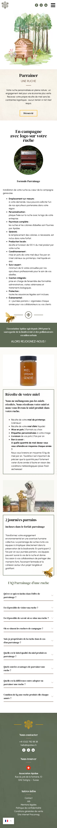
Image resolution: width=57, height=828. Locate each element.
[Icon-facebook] (36, 5)
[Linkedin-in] (46, 5)
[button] (53, 5)
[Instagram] (41, 5)
